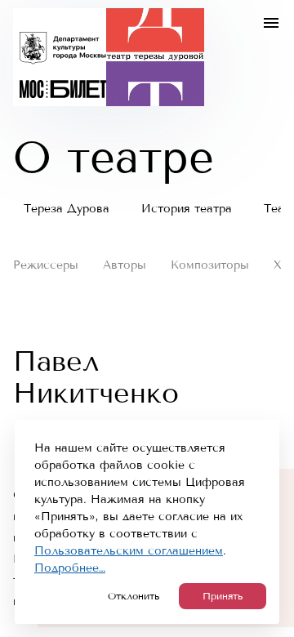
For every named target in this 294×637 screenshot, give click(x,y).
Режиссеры (45, 265)
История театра (186, 209)
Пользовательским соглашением (128, 551)
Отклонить (133, 596)
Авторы (124, 265)
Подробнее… (69, 568)
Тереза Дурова (66, 209)
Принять (223, 596)
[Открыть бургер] (271, 23)
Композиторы (210, 265)
